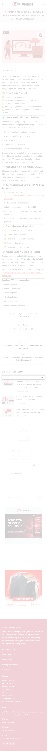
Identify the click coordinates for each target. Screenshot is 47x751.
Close (41, 377)
